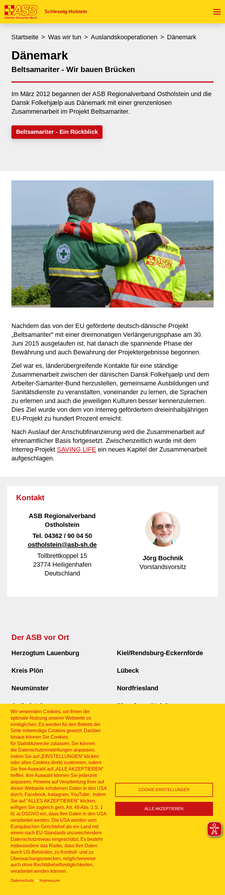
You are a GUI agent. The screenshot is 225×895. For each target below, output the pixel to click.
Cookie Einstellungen (164, 790)
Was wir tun (64, 37)
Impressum (50, 880)
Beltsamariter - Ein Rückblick (57, 132)
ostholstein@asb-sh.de (62, 544)
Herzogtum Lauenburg (45, 653)
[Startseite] (19, 11)
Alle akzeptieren (163, 809)
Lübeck (128, 670)
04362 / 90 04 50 (68, 535)
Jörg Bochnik (163, 558)
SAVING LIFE (76, 449)
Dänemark (181, 37)
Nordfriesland (137, 688)
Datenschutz (22, 880)
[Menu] (217, 11)
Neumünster (30, 688)
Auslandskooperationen (124, 37)
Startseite (24, 37)
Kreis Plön (27, 670)
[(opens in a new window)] (112, 243)
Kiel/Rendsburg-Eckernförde (160, 653)
